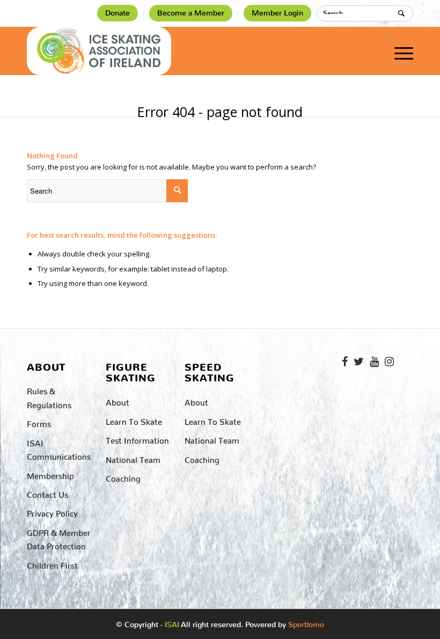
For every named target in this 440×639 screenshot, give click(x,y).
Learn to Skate (134, 420)
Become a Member (190, 13)
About (117, 400)
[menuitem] (118, 13)
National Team (133, 458)
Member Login (277, 13)
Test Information (137, 439)
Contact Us (47, 493)
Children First (52, 564)
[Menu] (398, 51)
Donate (117, 13)
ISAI (172, 625)
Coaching (123, 477)
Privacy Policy (52, 512)
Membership (50, 474)
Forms (39, 422)
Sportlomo (306, 622)
